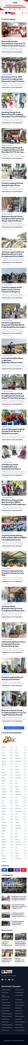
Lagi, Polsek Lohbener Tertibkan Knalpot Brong (7, 943)
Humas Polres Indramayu (18, 1040)
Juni (7, 750)
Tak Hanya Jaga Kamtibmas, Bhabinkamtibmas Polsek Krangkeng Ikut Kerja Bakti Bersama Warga (13, 254)
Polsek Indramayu (6, 1005)
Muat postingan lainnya (13, 728)
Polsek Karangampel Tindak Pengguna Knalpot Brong (18, 923)
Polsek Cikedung (6, 1008)
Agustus (7, 747)
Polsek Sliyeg (5, 992)
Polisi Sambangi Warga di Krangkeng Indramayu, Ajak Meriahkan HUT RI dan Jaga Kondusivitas (13, 150)
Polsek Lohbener (19, 989)
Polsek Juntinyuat (6, 989)
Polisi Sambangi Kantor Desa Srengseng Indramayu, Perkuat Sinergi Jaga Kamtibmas (13, 644)
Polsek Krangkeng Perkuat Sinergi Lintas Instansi (12, 678)
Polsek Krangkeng (19, 1005)
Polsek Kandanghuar (7, 1027)
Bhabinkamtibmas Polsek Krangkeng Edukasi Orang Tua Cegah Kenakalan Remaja (14, 712)
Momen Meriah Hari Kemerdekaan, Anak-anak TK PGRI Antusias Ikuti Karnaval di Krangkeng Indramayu (13, 43)
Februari (7, 755)
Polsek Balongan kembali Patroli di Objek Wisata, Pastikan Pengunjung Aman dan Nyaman (7, 960)
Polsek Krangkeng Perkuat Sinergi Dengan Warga (12, 184)
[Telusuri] (25, 13)
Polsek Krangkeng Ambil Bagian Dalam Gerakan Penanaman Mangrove (12, 289)
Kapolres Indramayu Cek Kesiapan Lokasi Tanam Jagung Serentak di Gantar (20, 960)
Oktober (7, 761)
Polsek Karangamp (20, 1030)
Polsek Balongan (19, 992)
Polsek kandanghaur (20, 1022)
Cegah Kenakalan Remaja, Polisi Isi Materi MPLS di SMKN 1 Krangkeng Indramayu (14, 537)
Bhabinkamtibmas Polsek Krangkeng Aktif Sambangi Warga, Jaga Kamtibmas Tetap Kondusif (13, 218)
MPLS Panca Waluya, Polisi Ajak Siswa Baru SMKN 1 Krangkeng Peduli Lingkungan (14, 502)
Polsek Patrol (5, 999)
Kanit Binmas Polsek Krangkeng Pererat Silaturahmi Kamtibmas (11, 467)
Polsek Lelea (18, 1008)
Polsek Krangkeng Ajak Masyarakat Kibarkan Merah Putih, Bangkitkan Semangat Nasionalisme (13, 325)
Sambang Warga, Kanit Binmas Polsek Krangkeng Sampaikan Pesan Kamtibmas (14, 114)
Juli (20, 747)
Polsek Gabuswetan (7, 1016)
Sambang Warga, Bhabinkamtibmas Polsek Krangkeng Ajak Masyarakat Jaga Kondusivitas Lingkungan (14, 608)
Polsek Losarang (6, 1002)
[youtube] (23, 870)
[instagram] (17, 870)
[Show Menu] (2, 13)
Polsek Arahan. (19, 1024)
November (20, 758)
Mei (20, 750)
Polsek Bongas (5, 1019)
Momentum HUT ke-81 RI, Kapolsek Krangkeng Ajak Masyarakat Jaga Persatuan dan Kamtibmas (13, 79)
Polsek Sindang (19, 995)
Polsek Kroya (18, 1019)
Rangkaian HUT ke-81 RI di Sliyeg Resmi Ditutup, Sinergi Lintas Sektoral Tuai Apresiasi (19, 898)
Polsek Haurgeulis (19, 1016)
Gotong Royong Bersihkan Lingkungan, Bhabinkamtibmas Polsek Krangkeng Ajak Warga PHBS (13, 360)
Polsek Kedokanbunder (6, 996)
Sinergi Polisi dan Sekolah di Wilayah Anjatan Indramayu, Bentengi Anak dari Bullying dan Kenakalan (20, 943)
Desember (7, 758)
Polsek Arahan (18, 1013)
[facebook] (4, 870)
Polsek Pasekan (5, 1010)
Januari (20, 755)
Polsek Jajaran (5, 1030)
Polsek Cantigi (18, 999)
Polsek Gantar (18, 1010)
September (20, 761)
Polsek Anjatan (5, 1022)
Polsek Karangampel (7, 1013)
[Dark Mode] (22, 13)
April (7, 752)
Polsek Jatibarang (19, 1002)
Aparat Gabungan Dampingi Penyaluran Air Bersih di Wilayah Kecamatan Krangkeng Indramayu (13, 431)
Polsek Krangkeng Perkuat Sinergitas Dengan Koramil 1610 (13, 573)
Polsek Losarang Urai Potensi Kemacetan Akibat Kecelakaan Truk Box (19, 914)
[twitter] (11, 870)
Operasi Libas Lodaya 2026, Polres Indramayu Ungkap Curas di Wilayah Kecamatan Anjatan (19, 906)
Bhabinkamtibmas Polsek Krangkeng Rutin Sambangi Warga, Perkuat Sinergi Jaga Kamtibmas (13, 396)
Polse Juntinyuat (19, 1027)
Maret (20, 752)
